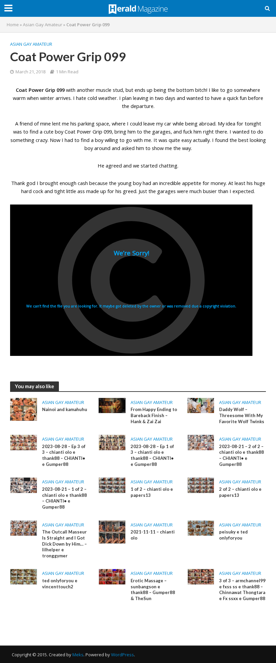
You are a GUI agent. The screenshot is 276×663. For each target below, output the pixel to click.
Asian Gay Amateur (42, 25)
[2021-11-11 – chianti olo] (112, 531)
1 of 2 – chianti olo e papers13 (152, 492)
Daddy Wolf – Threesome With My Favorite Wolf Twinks (241, 415)
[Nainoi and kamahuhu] (23, 408)
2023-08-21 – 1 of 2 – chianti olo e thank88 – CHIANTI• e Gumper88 (64, 498)
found (221, 140)
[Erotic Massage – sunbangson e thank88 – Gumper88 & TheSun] (112, 576)
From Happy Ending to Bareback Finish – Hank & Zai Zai (154, 415)
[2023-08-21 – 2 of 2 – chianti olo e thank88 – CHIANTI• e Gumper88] (200, 442)
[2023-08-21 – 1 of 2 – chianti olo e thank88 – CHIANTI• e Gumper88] (23, 484)
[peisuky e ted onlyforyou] (200, 527)
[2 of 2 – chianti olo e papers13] (200, 484)
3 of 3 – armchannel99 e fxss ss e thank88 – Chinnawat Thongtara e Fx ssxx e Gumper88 (242, 589)
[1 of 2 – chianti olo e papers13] (112, 484)
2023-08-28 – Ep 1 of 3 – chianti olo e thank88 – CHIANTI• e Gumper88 (152, 455)
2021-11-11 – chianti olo (153, 535)
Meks (77, 655)
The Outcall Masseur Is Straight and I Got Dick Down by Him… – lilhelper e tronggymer (64, 543)
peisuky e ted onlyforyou (233, 535)
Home (13, 25)
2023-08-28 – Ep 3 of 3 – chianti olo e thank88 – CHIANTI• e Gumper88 (63, 455)
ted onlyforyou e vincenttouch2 (59, 583)
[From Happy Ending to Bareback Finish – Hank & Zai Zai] (112, 404)
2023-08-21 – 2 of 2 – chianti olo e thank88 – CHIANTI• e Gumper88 (241, 455)
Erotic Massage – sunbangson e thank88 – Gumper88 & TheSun (153, 589)
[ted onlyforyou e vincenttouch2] (23, 576)
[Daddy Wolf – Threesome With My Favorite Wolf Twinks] (200, 404)
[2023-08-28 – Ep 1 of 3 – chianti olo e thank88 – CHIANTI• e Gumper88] (112, 442)
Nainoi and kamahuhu (64, 409)
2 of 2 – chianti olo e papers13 (240, 492)
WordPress (122, 655)
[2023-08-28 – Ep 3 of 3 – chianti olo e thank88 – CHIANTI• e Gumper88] (23, 442)
